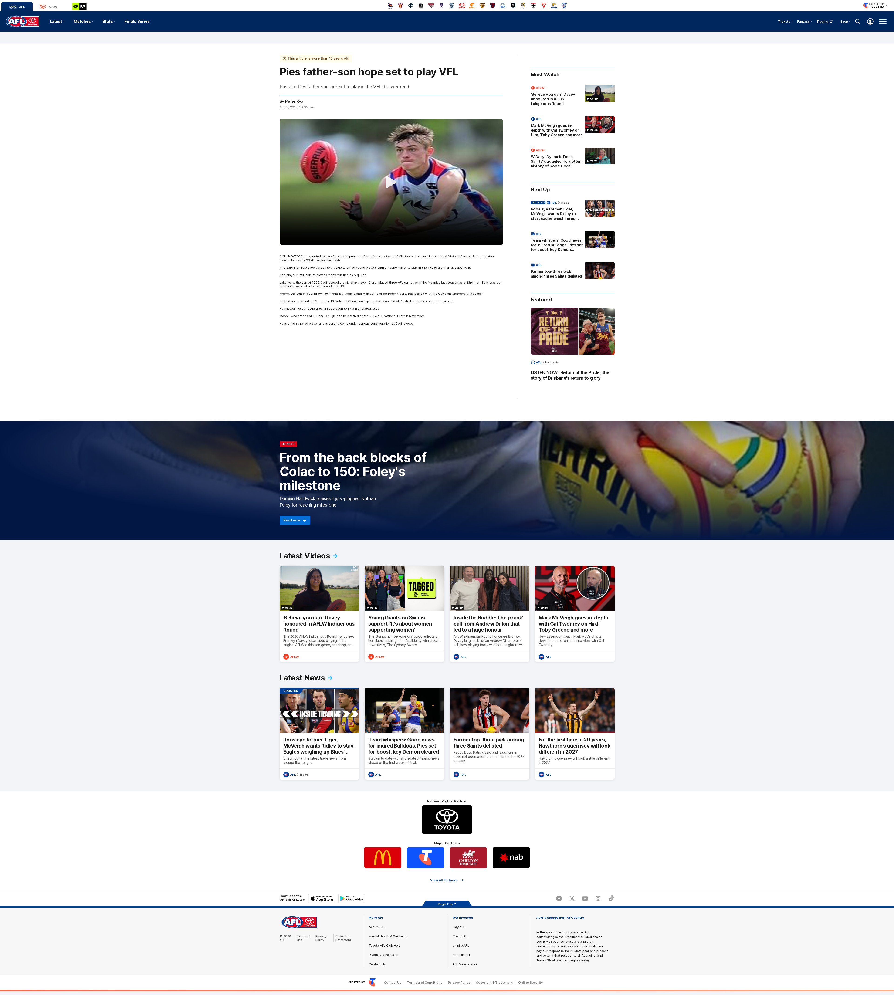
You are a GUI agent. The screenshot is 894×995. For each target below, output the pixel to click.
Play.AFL (459, 927)
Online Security (530, 982)
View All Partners (443, 880)
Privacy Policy (321, 938)
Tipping (822, 21)
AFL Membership (465, 964)
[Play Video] (391, 182)
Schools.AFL (462, 955)
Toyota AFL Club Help (384, 945)
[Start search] (857, 21)
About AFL (376, 927)
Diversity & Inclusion (383, 955)
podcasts (552, 362)
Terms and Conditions (424, 982)
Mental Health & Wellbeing (388, 936)
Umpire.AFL (461, 945)
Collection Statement (343, 938)
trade (565, 202)
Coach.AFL (461, 936)
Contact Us (377, 964)
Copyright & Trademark (494, 982)
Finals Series (137, 21)
